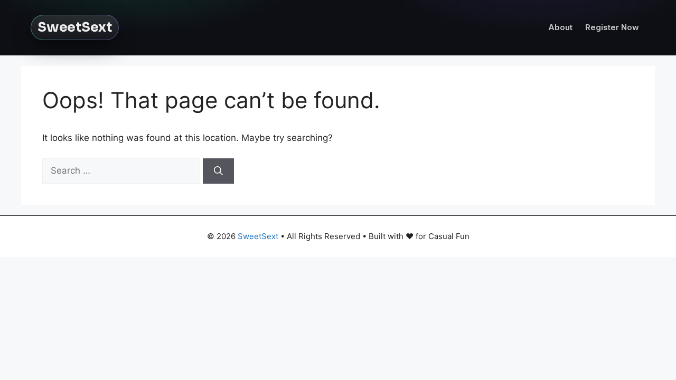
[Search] (218, 171)
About (560, 27)
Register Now (612, 27)
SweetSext (74, 27)
